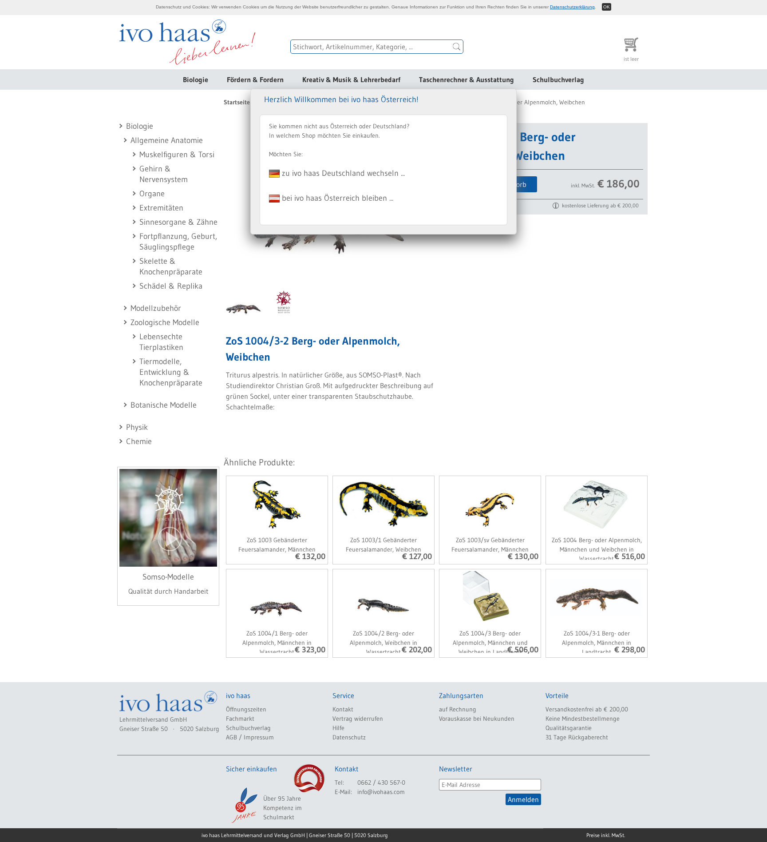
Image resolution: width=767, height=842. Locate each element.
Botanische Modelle (163, 405)
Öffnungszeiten (246, 709)
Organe (152, 194)
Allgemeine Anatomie (166, 140)
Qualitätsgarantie (569, 728)
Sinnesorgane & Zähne (178, 222)
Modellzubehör (155, 308)
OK (606, 6)
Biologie (195, 79)
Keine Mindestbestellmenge (583, 719)
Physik (137, 427)
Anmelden (523, 799)
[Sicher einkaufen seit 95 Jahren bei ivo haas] (243, 805)
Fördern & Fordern (255, 79)
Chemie (139, 441)
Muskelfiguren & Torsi (176, 154)
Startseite (237, 102)
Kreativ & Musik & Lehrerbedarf (351, 79)
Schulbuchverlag (558, 79)
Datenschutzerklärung (572, 6)
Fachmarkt (240, 719)
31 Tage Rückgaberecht (577, 737)
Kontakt (342, 709)
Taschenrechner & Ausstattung (466, 79)
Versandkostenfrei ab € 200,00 (587, 709)
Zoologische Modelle (164, 322)
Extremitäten (161, 208)
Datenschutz (349, 737)
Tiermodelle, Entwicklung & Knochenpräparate (170, 372)
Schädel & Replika (170, 286)
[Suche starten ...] (456, 46)
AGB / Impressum (250, 737)
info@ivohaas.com (381, 792)
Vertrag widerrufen (357, 719)
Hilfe (338, 728)
